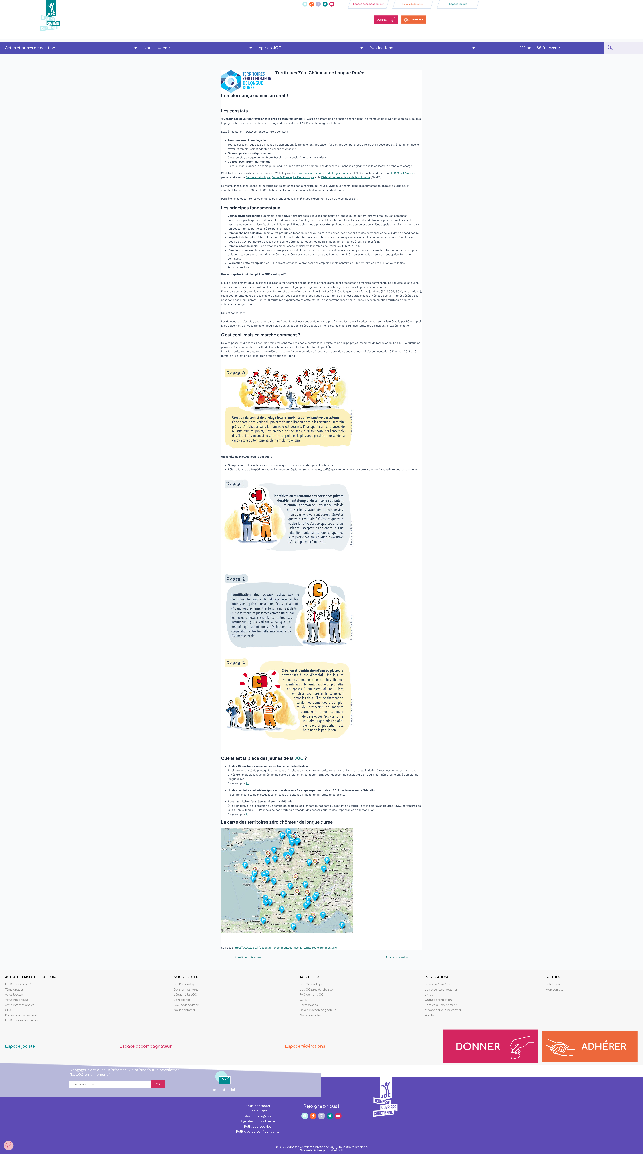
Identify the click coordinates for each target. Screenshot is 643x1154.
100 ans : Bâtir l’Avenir (540, 48)
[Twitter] (325, 4)
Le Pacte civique (303, 177)
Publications (381, 48)
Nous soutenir (157, 48)
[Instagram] (318, 4)
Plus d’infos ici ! (222, 1090)
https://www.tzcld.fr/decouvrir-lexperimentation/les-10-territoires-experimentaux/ (285, 947)
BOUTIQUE (555, 977)
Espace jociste (20, 1046)
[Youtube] (331, 4)
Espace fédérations (305, 1046)
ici (247, 783)
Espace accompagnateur (145, 1046)
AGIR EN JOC (310, 977)
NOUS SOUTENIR (188, 977)
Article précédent (248, 957)
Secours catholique (258, 177)
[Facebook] (304, 4)
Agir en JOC (270, 48)
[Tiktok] (311, 4)
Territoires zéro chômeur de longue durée (322, 173)
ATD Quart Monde (402, 173)
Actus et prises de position (30, 48)
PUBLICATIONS (437, 977)
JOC (298, 758)
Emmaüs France (282, 177)
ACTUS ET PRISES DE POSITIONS (31, 977)
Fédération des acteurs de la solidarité (345, 177)
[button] (610, 48)
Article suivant (396, 957)
